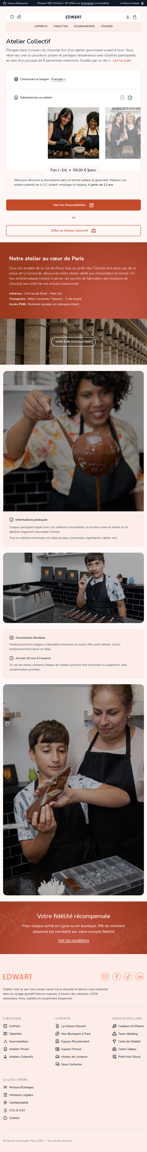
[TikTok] (128, 976)
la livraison (87, 3)
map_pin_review (19, 17)
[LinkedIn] (140, 976)
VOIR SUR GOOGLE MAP (73, 342)
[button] (134, 17)
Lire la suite (122, 60)
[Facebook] (117, 976)
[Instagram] (105, 976)
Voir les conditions (73, 940)
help (12, 17)
